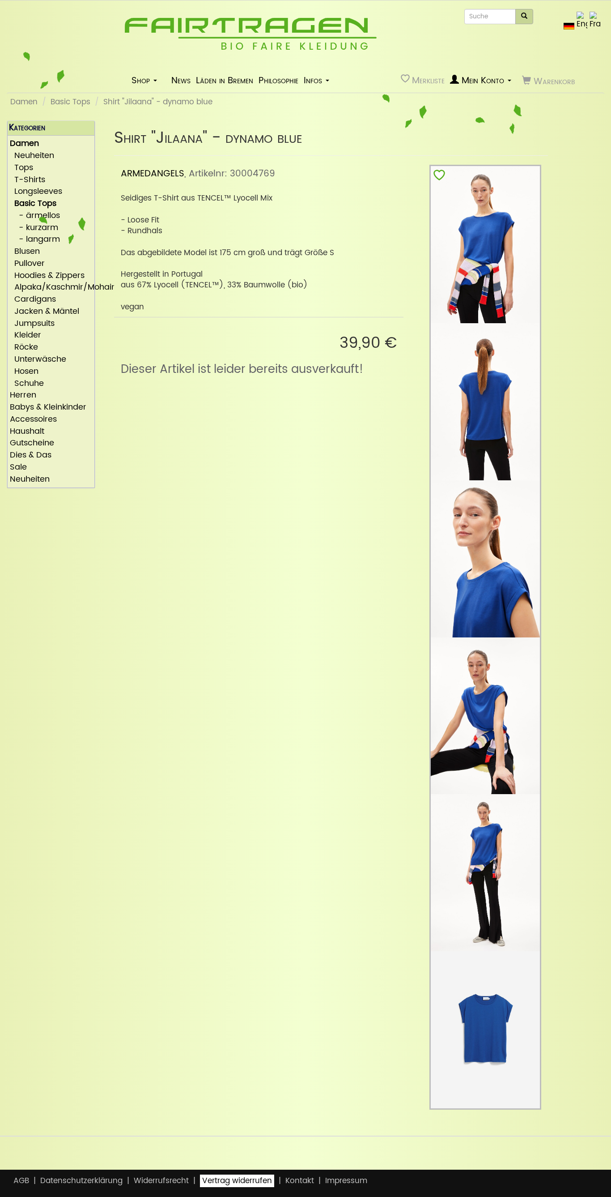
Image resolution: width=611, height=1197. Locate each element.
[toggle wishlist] (439, 177)
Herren (23, 395)
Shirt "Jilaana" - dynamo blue (157, 102)
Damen (24, 102)
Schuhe (27, 384)
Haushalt (27, 432)
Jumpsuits (32, 324)
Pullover (27, 264)
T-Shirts (27, 180)
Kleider (25, 335)
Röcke (24, 348)
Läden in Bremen (224, 80)
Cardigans (33, 300)
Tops (21, 168)
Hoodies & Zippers (47, 276)
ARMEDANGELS (152, 174)
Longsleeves (36, 192)
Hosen (24, 372)
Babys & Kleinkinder (48, 408)
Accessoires (33, 420)
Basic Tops (70, 102)
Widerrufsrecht (161, 1181)
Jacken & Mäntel (44, 312)
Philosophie (278, 80)
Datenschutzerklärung (81, 1181)
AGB (21, 1181)
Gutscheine (32, 443)
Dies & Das (30, 455)
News (181, 80)
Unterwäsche (38, 360)
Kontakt (299, 1181)
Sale (18, 468)
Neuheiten (32, 156)
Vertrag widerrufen (237, 1181)
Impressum (346, 1181)
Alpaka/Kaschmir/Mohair (51, 288)
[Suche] (524, 16)
